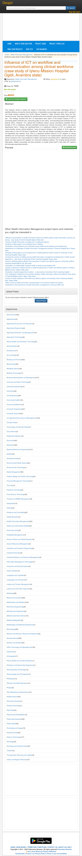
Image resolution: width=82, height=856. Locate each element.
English (9, 454)
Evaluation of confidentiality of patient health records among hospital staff (30, 265)
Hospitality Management (15, 535)
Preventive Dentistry (13, 701)
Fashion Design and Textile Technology (20, 476)
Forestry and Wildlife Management (18, 499)
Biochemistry (11, 364)
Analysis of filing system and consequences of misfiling (24, 244)
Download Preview (70, 147)
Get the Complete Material (17, 99)
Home (9, 43)
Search (71, 8)
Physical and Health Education (17, 683)
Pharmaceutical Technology (16, 670)
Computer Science (13, 413)
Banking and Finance (14, 359)
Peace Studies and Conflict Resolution (20, 661)
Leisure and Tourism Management (18, 584)
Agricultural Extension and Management (20, 332)
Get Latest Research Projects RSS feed (42, 851)
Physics (9, 688)
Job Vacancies (41, 49)
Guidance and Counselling (16, 512)
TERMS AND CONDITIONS (37, 847)
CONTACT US (52, 847)
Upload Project (41, 301)
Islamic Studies (12, 571)
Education (10, 445)
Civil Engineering (12, 395)
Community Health (13, 400)
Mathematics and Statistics (16, 602)
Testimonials (20, 853)
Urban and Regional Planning (17, 759)
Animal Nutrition (12, 346)
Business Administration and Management (21, 377)
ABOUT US (62, 847)
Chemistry (10, 391)
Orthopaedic (11, 656)
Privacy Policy (40, 853)
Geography (11, 503)
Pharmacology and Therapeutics (18, 674)
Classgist (8, 2)
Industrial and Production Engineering (19, 548)
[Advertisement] (43, 25)
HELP (70, 847)
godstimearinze (16, 81)
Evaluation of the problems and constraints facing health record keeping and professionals (36, 246)
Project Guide (40, 43)
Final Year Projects (15, 49)
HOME (12, 847)
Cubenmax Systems (64, 849)
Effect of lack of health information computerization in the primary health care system (34, 283)
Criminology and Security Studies (18, 427)
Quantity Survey (12, 732)
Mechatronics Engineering (16, 611)
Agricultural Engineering (15, 328)
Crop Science (11, 431)
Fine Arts (10, 485)
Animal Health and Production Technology (21, 341)
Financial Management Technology (19, 481)
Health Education (12, 517)
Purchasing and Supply (15, 728)
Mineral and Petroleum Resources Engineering (23, 634)
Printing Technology (13, 705)
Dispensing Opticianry (14, 436)
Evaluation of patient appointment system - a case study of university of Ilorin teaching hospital (38, 272)
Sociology (10, 741)
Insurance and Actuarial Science (18, 566)
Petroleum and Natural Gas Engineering (20, 665)
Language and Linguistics (15, 575)
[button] (75, 12)
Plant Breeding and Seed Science (18, 692)
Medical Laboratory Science (16, 616)
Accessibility (62, 853)
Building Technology (13, 373)
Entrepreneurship (13, 458)
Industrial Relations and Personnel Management (23, 557)
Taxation (10, 750)
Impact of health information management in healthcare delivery (27, 242)
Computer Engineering (14, 409)
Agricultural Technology (15, 337)
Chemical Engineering (14, 386)
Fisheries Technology (14, 490)
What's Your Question (23, 43)
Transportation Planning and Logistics (19, 755)
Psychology (11, 710)
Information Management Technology (19, 562)
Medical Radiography (14, 620)
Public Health (11, 723)
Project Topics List (57, 43)
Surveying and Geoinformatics (17, 746)
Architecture (11, 350)
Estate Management (14, 472)
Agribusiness (11, 319)
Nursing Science (12, 638)
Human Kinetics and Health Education (19, 539)
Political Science (12, 697)
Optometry (10, 652)
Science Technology (13, 737)
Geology (10, 508)
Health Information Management (21, 55)
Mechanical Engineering (15, 607)
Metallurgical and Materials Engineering (20, 625)
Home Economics (13, 530)
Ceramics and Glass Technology (18, 382)
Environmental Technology (16, 467)
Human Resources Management (18, 544)
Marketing (10, 593)
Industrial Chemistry (13, 553)
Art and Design (12, 355)
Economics (10, 440)
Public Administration (14, 719)
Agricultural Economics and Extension (19, 323)
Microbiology (11, 629)
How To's (29, 49)
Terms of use (51, 853)
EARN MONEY (21, 847)
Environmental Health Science (17, 463)
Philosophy (10, 679)
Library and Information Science (18, 589)
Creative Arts (11, 422)
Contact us (30, 853)
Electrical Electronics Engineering (18, 449)
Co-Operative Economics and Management (21, 418)
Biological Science (13, 368)
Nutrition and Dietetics (14, 643)
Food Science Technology (15, 494)
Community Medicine (14, 404)
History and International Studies (18, 526)
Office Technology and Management (19, 647)
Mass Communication (14, 598)
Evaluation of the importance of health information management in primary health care (35, 285)
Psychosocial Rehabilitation (16, 714)
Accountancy (11, 315)
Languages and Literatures (16, 580)
